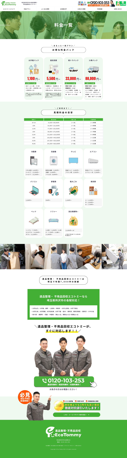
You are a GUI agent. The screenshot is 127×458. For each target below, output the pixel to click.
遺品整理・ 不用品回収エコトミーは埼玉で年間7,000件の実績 (63, 280)
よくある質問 (45, 9)
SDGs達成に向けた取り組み (57, 445)
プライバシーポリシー (69, 445)
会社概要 (48, 445)
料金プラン (27, 9)
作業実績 (99, 9)
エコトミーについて (9, 9)
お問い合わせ (118, 9)
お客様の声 (63, 9)
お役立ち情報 (81, 9)
